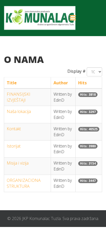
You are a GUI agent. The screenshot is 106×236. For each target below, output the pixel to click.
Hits (82, 83)
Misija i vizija (18, 163)
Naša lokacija (19, 111)
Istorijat (14, 146)
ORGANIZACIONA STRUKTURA (24, 183)
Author (61, 83)
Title (12, 83)
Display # (76, 71)
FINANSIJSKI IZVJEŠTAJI (18, 97)
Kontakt (14, 129)
